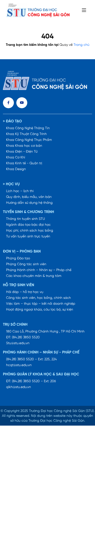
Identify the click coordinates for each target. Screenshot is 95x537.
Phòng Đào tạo (18, 258)
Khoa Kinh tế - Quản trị (24, 163)
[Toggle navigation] (84, 10)
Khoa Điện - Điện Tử (22, 152)
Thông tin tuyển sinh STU (25, 219)
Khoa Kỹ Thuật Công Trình (26, 134)
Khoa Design (16, 169)
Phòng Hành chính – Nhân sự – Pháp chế (38, 270)
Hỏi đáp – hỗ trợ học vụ (24, 292)
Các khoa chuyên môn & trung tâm (33, 276)
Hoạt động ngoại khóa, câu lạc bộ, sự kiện (39, 310)
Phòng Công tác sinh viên (26, 264)
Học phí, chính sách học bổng (29, 231)
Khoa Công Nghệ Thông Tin (28, 128)
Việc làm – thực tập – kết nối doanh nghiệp (40, 304)
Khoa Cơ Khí (15, 157)
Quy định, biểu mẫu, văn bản (29, 197)
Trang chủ (81, 45)
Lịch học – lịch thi (20, 191)
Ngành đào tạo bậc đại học (28, 225)
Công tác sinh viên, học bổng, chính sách (38, 298)
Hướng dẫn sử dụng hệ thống (29, 203)
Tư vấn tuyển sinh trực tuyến (28, 236)
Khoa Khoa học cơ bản (24, 146)
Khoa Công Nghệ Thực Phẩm (29, 140)
